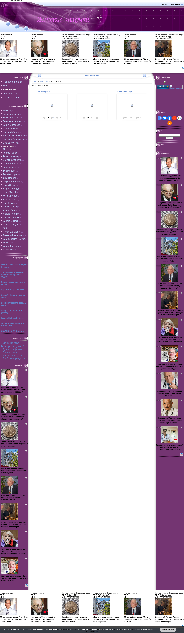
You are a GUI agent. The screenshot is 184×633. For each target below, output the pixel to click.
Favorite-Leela (53, 108)
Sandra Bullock (10, 221)
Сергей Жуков (10, 143)
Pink (5, 228)
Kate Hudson (9, 199)
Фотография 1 (44, 92)
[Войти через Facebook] (169, 118)
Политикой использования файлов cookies (136, 629)
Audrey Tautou (10, 153)
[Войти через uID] (160, 118)
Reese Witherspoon (13, 235)
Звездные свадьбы (13, 121)
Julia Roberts (9, 178)
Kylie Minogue (10, 196)
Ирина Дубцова (11, 132)
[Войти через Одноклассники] (169, 123)
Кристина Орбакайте (14, 135)
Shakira (7, 242)
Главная (35, 81)
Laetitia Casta (10, 206)
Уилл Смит (8, 249)
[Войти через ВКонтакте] (164, 118)
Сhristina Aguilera (12, 160)
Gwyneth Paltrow (11, 181)
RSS (181, 4)
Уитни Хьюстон (11, 246)
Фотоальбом (44, 81)
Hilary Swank (9, 192)
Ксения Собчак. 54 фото (12, 318)
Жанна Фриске (10, 128)
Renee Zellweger (11, 232)
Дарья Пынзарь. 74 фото (12, 290)
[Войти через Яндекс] (174, 118)
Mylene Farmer (10, 210)
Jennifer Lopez (10, 174)
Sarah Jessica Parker (14, 239)
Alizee (6, 149)
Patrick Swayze (11, 224)
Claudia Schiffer (11, 163)
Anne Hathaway (11, 156)
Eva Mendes (9, 170)
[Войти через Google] (179, 118)
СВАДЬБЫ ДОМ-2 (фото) (12, 331)
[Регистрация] (17, 25)
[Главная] (8, 22)
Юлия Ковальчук (9, 146)
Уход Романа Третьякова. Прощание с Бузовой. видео (13, 274)
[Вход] (26, 27)
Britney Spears (10, 167)
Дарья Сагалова (11, 125)
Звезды (7, 110)
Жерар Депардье (12, 188)
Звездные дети (11, 114)
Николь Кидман (11, 217)
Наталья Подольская (14, 139)
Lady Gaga (8, 203)
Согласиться (168, 629)
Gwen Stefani (10, 185)
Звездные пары (11, 117)
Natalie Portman (11, 214)
